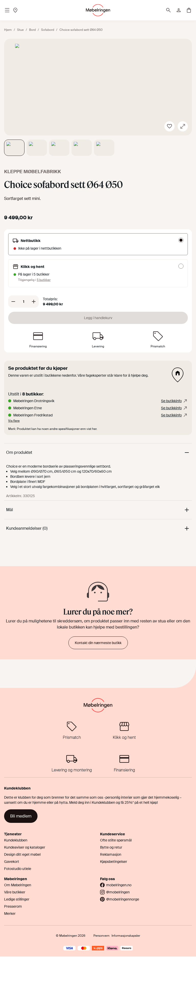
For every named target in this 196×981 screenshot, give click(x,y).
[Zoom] (183, 126)
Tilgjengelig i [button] (34, 280)
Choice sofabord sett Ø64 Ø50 (81, 30)
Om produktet (19, 452)
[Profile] (179, 10)
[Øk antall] (34, 301)
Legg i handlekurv (98, 318)
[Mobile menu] (7, 10)
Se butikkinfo (171, 401)
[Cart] (189, 10)
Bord (32, 30)
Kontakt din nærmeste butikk (98, 643)
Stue (20, 30)
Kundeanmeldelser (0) (26, 528)
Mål (9, 509)
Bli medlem (20, 816)
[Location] (15, 10)
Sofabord (47, 30)
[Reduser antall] (13, 301)
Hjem (8, 30)
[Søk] (168, 10)
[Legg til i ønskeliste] (169, 126)
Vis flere (14, 421)
